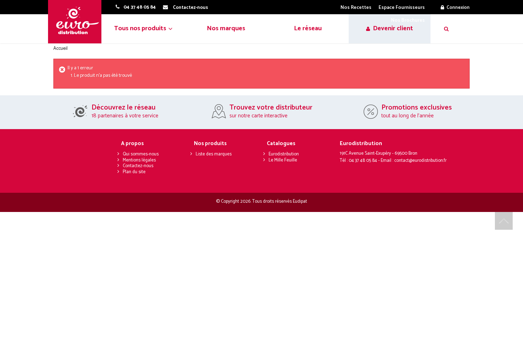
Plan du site (134, 172)
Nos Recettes (355, 8)
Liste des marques (214, 154)
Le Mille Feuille (283, 160)
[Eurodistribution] (77, 21)
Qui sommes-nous (141, 154)
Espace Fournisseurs (402, 8)
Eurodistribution (284, 154)
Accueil (60, 48)
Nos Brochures (408, 20)
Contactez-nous (138, 166)
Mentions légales (139, 160)
